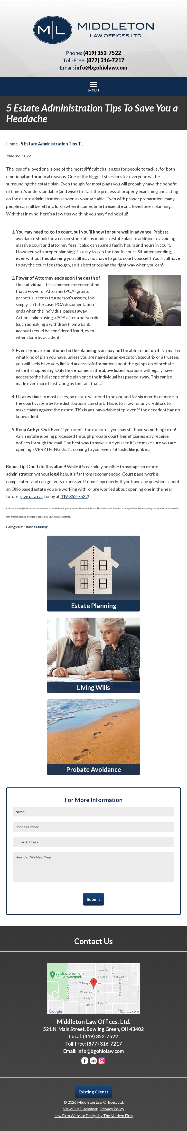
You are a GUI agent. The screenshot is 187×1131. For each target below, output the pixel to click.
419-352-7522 (74, 496)
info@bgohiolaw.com (101, 67)
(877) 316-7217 (105, 60)
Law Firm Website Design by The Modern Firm (94, 1115)
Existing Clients (93, 1091)
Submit (93, 899)
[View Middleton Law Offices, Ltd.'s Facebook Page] (85, 1061)
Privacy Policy (112, 1108)
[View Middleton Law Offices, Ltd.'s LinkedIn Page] (93, 1061)
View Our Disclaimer (80, 1108)
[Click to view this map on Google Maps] (93, 988)
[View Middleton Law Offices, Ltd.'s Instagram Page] (102, 1061)
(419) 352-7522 (102, 53)
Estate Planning (35, 527)
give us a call (31, 496)
